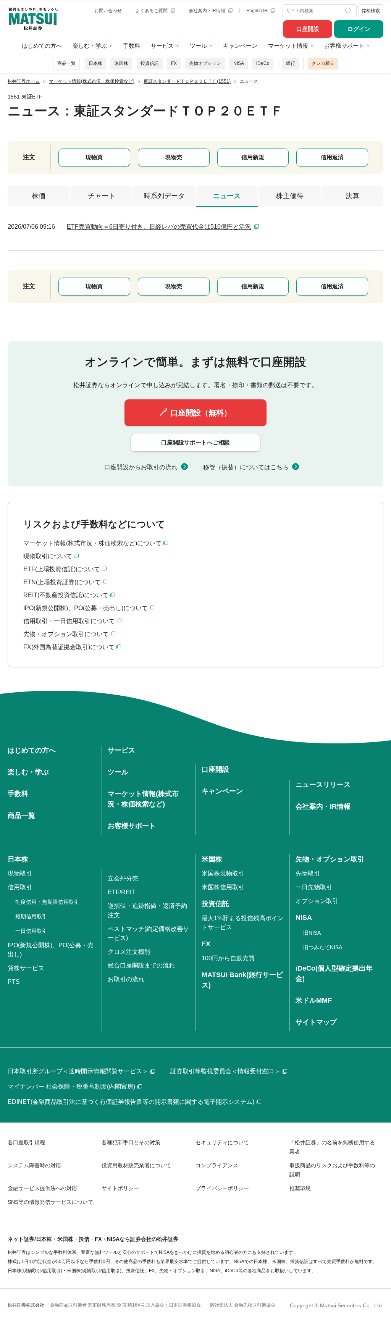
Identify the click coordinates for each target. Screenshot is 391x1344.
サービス (162, 45)
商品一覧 (66, 63)
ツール (198, 45)
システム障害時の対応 (34, 1165)
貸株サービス (26, 968)
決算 (352, 196)
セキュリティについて (222, 1142)
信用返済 (332, 157)
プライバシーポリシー (222, 1188)
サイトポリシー (120, 1188)
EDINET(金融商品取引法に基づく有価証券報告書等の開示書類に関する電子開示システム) (131, 1101)
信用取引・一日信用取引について (69, 621)
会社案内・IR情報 (207, 10)
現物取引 (20, 873)
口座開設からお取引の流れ (141, 467)
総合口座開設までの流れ (141, 965)
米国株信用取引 (223, 887)
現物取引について (47, 556)
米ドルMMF (314, 1000)
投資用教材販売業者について (136, 1165)
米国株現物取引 (223, 873)
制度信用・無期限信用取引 (47, 902)
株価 (38, 196)
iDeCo (263, 63)
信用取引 (20, 887)
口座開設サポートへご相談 (195, 442)
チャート (101, 196)
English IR (257, 10)
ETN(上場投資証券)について (62, 582)
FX (174, 63)
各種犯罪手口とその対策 (131, 1142)
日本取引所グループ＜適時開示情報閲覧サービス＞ (78, 1071)
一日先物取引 (314, 887)
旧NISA (312, 933)
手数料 (131, 45)
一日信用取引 (31, 931)
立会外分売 (123, 878)
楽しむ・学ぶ (90, 45)
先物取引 (308, 873)
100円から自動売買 (228, 958)
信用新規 (252, 157)
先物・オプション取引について (66, 634)
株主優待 (290, 196)
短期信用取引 (31, 916)
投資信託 (150, 63)
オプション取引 (317, 901)
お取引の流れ (126, 979)
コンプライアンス (217, 1165)
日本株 (95, 63)
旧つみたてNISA (322, 947)
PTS (14, 982)
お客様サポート (344, 45)
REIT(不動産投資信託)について (65, 595)
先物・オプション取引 (330, 859)
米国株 (121, 63)
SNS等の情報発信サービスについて (50, 1202)
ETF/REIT (121, 892)
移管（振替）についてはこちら (246, 467)
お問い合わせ (108, 10)
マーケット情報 (288, 45)
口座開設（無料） (200, 413)
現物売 (173, 157)
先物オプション (205, 63)
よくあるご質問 (152, 10)
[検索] (349, 11)
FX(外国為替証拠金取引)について (69, 647)
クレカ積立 (323, 63)
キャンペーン (240, 45)
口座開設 (307, 29)
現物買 (94, 157)
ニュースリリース (323, 784)
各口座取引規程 (26, 1142)
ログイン (358, 29)
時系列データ (164, 196)
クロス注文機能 (129, 951)
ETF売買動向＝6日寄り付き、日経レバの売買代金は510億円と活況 (159, 226)
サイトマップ (316, 1022)
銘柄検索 (371, 10)
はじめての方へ (42, 45)
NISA (238, 63)
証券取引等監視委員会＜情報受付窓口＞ (225, 1071)
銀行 (290, 63)
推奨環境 (300, 1188)
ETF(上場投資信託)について (61, 569)
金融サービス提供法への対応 (42, 1188)
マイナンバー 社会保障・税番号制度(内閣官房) (71, 1086)
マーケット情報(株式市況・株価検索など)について (92, 543)
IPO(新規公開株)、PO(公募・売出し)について (85, 608)
